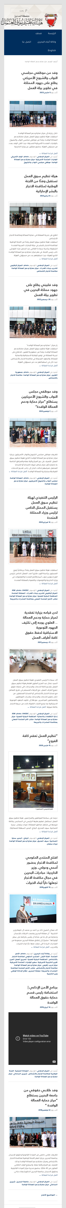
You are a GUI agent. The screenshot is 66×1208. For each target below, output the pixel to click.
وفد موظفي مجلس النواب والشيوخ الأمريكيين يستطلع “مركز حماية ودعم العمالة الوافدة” (39, 399)
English (52, 51)
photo (26, 157)
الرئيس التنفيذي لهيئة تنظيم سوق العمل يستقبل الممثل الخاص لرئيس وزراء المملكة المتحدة (42, 507)
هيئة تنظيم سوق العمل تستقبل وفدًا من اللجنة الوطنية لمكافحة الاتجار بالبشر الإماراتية (41, 183)
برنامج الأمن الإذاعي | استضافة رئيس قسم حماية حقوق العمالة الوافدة (42, 994)
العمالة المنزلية (22, 1071)
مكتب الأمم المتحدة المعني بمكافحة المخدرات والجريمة (34, 599)
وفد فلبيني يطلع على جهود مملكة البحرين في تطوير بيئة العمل (41, 290)
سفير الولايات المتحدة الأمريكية (23, 962)
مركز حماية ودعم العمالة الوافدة (25, 268)
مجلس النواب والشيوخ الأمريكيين (43, 481)
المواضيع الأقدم (49, 1195)
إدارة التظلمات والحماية (47, 717)
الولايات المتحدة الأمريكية (47, 160)
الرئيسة (52, 33)
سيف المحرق (43, 841)
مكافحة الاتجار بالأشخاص (47, 968)
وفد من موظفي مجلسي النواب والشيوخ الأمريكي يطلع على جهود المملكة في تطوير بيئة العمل (39, 80)
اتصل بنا (26, 42)
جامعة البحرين (22, 1182)
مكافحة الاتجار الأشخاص (47, 271)
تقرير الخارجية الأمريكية (48, 962)
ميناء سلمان (52, 844)
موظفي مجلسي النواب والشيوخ (37, 163)
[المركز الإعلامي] (33, 20)
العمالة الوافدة (16, 478)
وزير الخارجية (52, 974)
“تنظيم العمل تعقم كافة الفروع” (40, 738)
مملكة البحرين (34, 971)
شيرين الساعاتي (20, 1074)
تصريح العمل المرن (18, 960)
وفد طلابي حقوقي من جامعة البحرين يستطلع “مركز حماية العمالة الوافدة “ (41, 1097)
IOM (13, 591)
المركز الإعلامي (43, 157)
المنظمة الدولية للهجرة (47, 596)
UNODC (25, 591)
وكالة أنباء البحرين (46, 42)
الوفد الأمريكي (17, 157)
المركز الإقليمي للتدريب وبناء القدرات (42, 593)
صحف (38, 33)
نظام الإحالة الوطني (19, 971)
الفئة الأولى (45, 957)
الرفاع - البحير (23, 838)
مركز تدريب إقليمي (50, 965)
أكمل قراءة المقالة (48, 154)
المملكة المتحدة (18, 593)
